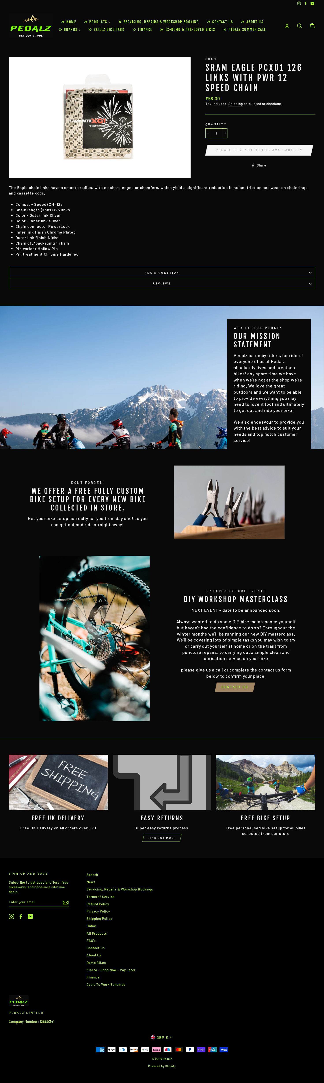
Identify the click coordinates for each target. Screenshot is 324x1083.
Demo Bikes (96, 963)
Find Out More (162, 837)
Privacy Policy (98, 911)
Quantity (215, 124)
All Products (97, 933)
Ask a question (162, 272)
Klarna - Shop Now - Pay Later (111, 970)
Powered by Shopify (162, 1066)
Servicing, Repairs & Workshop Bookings (120, 889)
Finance (93, 977)
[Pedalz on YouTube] (30, 916)
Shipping (235, 104)
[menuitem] (68, 22)
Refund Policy (98, 904)
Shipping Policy (99, 918)
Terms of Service (101, 897)
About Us (94, 955)
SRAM (211, 59)
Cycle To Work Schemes (106, 984)
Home (91, 926)
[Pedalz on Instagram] (11, 916)
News (91, 882)
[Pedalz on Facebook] (21, 916)
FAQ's (91, 941)
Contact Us (235, 687)
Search (92, 875)
